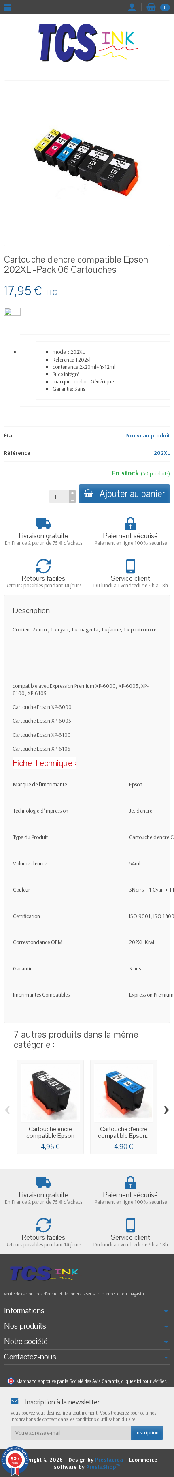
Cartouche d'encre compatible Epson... (124, 1133)
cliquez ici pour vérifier (143, 1381)
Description (31, 610)
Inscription (147, 1432)
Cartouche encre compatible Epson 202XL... (50, 1136)
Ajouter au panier (132, 494)
